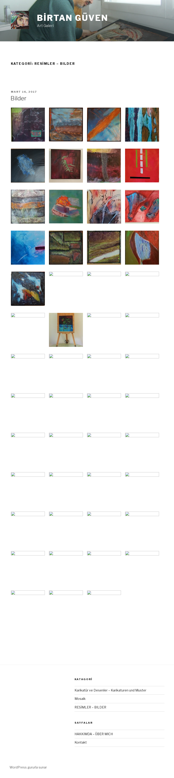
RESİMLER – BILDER (90, 707)
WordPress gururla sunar (28, 767)
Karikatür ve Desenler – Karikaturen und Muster (110, 690)
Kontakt (81, 742)
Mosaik (80, 699)
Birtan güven (72, 18)
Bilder (18, 98)
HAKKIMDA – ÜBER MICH (94, 734)
